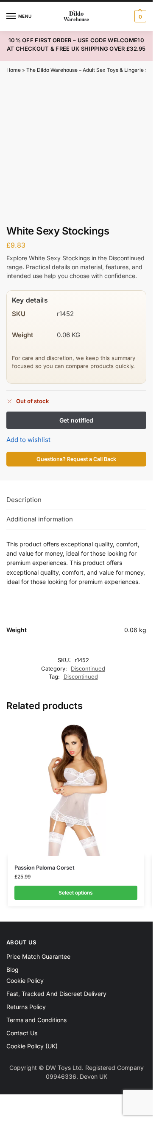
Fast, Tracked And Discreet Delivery (56, 993)
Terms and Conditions (36, 1019)
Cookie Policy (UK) (32, 1046)
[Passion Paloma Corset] (76, 788)
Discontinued (88, 668)
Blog (12, 969)
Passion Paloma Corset (44, 867)
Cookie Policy (25, 980)
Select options (76, 892)
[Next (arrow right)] (9, 1112)
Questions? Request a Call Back (76, 459)
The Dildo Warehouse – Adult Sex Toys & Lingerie (85, 70)
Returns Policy (26, 1006)
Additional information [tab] (39, 519)
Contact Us (21, 1032)
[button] (139, 16)
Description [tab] (24, 500)
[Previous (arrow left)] (2, 1112)
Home (13, 70)
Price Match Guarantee (38, 956)
